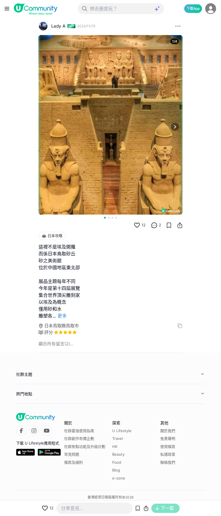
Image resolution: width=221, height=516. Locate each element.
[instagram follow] (34, 430)
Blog (116, 470)
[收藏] (169, 225)
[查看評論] (154, 225)
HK (114, 446)
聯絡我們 (167, 462)
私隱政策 (167, 454)
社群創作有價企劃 (79, 438)
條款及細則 (73, 462)
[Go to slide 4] (116, 217)
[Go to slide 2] (108, 217)
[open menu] (7, 8)
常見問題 (71, 454)
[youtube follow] (46, 430)
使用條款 (167, 446)
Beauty (118, 454)
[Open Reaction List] (178, 26)
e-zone (118, 478)
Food (116, 462)
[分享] (179, 225)
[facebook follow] (21, 430)
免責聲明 (167, 438)
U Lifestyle (122, 430)
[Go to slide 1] (105, 217)
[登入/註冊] (210, 8)
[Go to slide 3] (112, 217)
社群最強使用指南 (79, 430)
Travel (117, 438)
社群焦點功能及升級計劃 (84, 446)
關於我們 (167, 430)
